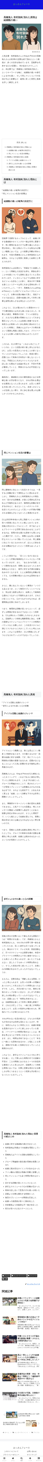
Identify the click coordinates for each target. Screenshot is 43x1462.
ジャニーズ (33, 1275)
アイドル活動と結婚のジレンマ (20, 160)
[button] (38, 743)
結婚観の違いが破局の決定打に (20, 150)
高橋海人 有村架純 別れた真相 (17, 157)
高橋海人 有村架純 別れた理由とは (19, 147)
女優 (5, 1279)
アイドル (7, 1275)
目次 (18, 142)
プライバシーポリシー (11, 1455)
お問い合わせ (32, 1451)
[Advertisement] (21, 113)
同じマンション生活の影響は (19, 154)
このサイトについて (11, 1451)
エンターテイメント (20, 1275)
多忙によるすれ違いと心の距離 (20, 163)
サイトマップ (32, 1455)
